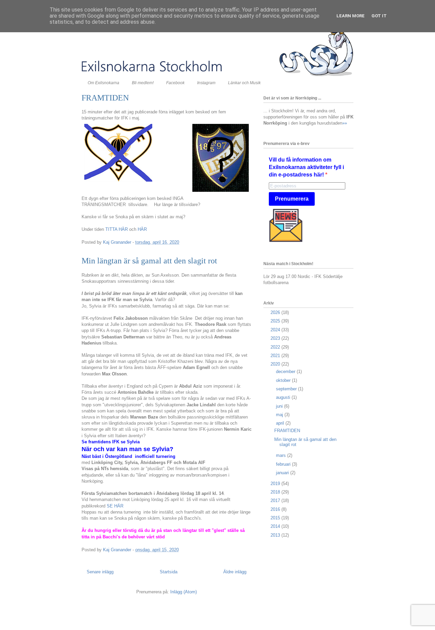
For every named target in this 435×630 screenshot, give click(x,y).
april (280, 423)
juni (280, 406)
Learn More (350, 15)
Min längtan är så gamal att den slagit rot (149, 260)
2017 (276, 500)
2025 (276, 320)
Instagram (206, 82)
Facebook (175, 82)
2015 (276, 517)
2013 (276, 535)
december (286, 371)
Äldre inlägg (234, 571)
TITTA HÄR (116, 229)
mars (281, 455)
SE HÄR (115, 505)
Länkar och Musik (244, 82)
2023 (276, 338)
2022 (276, 347)
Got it (379, 15)
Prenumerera (292, 199)
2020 (276, 364)
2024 (276, 329)
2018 (276, 492)
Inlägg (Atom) (183, 591)
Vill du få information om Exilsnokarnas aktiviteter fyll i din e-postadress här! (306, 167)
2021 (276, 355)
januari (283, 472)
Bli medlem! (143, 82)
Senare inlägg (100, 571)
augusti (284, 397)
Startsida (168, 571)
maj (280, 414)
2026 (276, 312)
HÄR (141, 229)
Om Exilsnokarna (103, 82)
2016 (276, 509)
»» (344, 123)
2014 (276, 526)
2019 (276, 483)
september (287, 388)
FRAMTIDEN (105, 97)
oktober (284, 380)
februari (284, 464)
